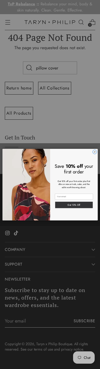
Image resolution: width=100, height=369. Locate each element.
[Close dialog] (95, 152)
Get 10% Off (73, 204)
